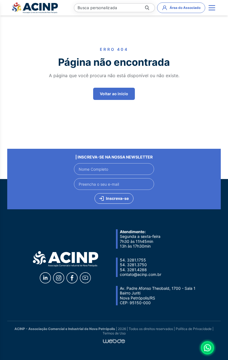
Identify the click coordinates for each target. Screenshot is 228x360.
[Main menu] (211, 7)
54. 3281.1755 (133, 260)
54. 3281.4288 (133, 269)
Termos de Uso (114, 333)
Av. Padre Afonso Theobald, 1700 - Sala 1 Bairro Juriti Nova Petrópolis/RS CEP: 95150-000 (157, 295)
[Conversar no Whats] (207, 347)
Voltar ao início (114, 93)
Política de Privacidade (194, 329)
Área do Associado (185, 8)
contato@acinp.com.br (140, 274)
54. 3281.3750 (133, 264)
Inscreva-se (117, 198)
